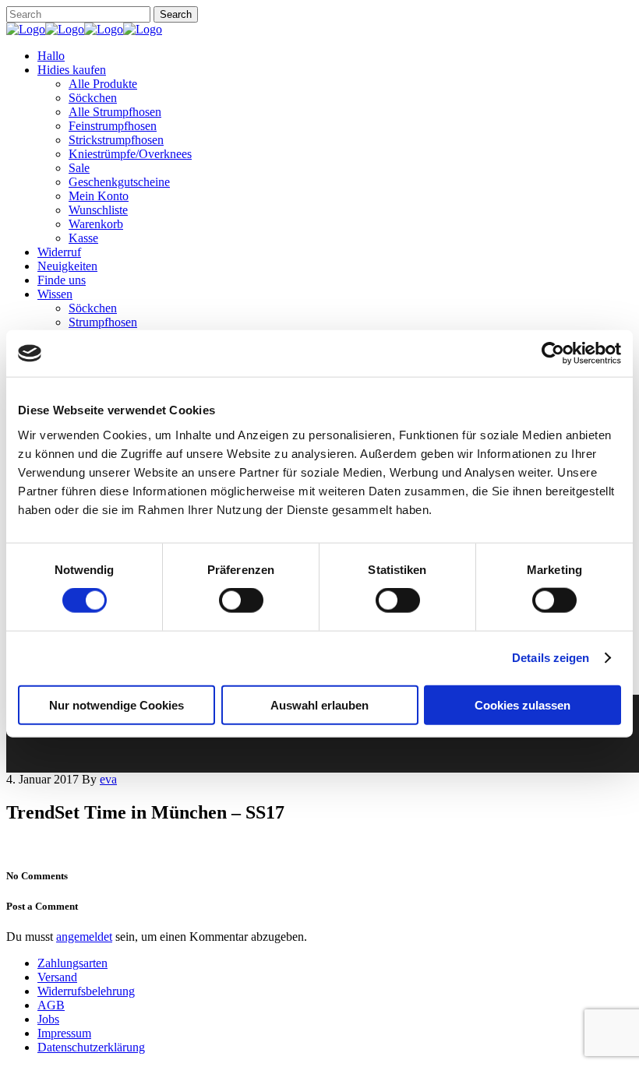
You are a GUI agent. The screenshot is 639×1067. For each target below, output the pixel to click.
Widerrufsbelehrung (86, 991)
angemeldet (84, 936)
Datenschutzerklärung (91, 1047)
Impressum (64, 1033)
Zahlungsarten (72, 963)
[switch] (241, 600)
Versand (57, 977)
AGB (51, 1005)
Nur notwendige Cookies (116, 704)
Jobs (48, 1019)
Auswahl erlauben (319, 704)
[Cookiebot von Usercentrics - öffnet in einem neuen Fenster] (553, 353)
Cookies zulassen (522, 704)
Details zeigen (550, 657)
